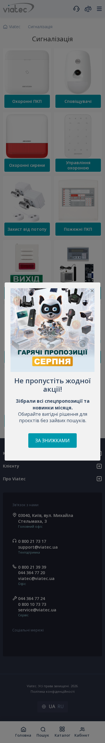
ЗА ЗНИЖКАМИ (52, 440)
